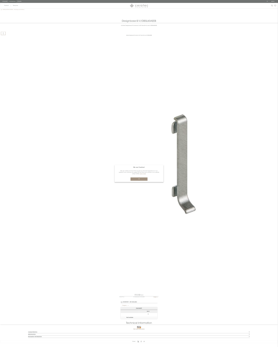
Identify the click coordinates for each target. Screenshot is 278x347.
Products (6, 5)
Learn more (143, 173)
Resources (15, 5)
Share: (134, 341)
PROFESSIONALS (12, 1)
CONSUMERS (5, 1)
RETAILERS (19, 1)
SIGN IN (272, 1)
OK (139, 179)
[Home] (1, 9)
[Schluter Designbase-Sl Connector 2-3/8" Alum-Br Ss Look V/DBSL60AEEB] (3, 33)
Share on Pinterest (144, 341)
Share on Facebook (141, 341)
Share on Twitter (138, 341)
